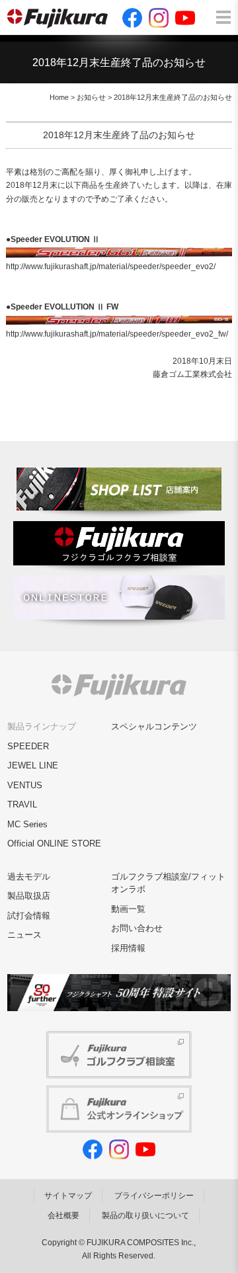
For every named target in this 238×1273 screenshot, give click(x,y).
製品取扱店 (28, 896)
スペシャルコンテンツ (154, 726)
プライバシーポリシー (154, 1195)
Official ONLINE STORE (54, 843)
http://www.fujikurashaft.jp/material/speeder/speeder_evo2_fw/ (117, 334)
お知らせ (91, 97)
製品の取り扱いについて (145, 1215)
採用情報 (128, 948)
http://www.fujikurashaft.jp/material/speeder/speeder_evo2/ (111, 266)
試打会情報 (28, 916)
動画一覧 (128, 909)
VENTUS (24, 785)
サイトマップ (68, 1195)
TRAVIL (22, 804)
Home (59, 97)
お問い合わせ (137, 928)
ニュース (24, 935)
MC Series (27, 824)
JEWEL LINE (32, 765)
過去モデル (28, 877)
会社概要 (63, 1215)
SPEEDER (28, 746)
